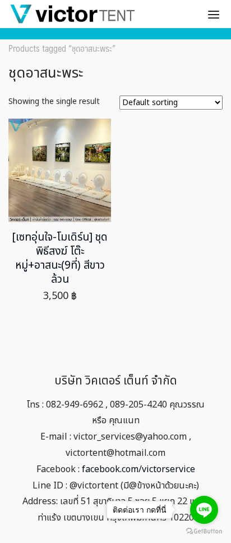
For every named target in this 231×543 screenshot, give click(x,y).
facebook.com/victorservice (138, 469)
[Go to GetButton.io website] (204, 531)
